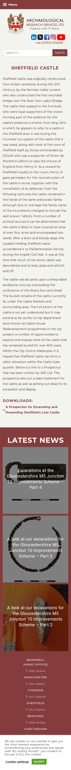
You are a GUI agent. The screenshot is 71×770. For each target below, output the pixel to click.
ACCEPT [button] (39, 761)
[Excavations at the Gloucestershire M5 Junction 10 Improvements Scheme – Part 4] (35, 480)
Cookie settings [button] (17, 761)
